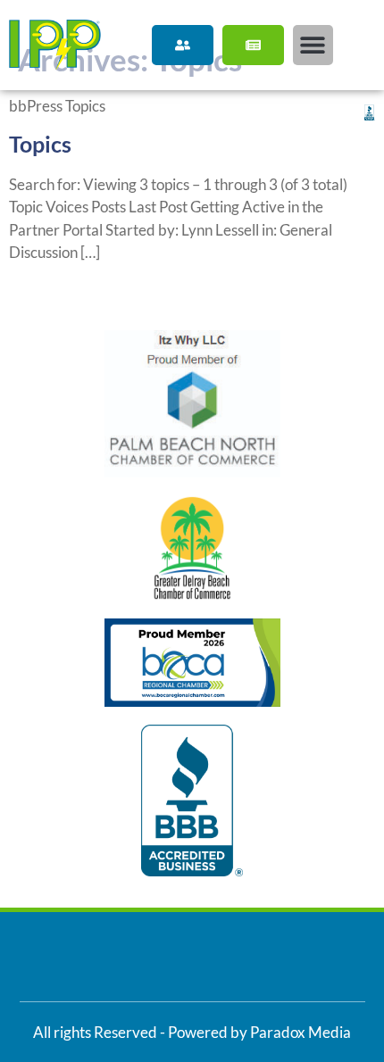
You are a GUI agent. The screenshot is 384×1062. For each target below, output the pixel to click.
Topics (40, 143)
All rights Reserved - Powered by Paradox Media (192, 1032)
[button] (313, 45)
